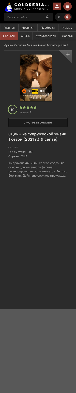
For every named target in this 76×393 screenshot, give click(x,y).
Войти (57, 6)
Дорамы (67, 36)
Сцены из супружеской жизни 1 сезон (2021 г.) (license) (37, 136)
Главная (9, 27)
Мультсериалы (46, 36)
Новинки (27, 27)
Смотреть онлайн (38, 122)
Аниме (25, 36)
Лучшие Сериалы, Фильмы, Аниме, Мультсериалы (35, 45)
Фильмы (67, 27)
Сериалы (9, 36)
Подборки (47, 27)
